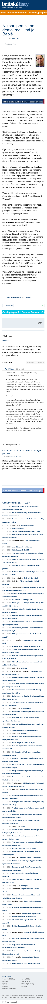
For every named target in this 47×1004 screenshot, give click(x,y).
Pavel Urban (9, 369)
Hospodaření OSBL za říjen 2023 (22, 600)
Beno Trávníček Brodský (20, 671)
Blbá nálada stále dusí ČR (20, 550)
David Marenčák (17, 901)
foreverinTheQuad (27, 525)
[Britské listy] (23, 101)
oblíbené (41, 362)
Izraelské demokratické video (22, 547)
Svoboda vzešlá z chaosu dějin (30, 857)
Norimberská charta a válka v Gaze (24, 916)
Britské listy (19, 5)
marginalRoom (26, 708)
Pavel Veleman (17, 783)
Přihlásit (5, 340)
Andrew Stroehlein (18, 541)
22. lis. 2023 (20, 369)
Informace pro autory (27, 984)
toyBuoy (24, 668)
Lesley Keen (16, 525)
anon (23, 826)
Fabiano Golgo (16, 587)
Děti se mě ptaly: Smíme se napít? (23, 742)
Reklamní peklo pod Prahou (31, 913)
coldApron (24, 886)
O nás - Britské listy (8, 979)
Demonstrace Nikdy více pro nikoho (24, 848)
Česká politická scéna (13, 298)
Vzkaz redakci (25, 981)
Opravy (4, 984)
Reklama (5, 986)
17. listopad (27, 298)
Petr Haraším (16, 640)
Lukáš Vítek (16, 889)
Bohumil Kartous (15, 457)
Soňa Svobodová (17, 578)
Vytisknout (9, 306)
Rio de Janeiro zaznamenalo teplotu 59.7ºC (26, 646)
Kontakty (5, 981)
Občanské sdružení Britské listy (25, 995)
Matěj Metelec (16, 913)
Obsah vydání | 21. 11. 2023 (16, 502)
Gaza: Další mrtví (18, 528)
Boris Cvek (15, 38)
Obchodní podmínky (9, 988)
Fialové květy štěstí (31, 578)
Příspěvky (23, 986)
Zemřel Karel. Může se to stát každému (25, 730)
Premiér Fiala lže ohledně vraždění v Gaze (26, 531)
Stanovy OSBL (25, 979)
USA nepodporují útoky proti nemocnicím (26, 963)
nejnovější (31, 362)
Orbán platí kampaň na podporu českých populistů (21, 452)
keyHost (24, 733)
